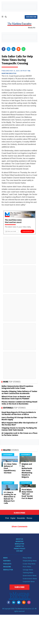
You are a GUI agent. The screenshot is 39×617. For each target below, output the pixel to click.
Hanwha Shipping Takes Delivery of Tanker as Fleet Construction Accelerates (19, 392)
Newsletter (21, 518)
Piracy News (27, 558)
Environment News (30, 579)
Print (7, 518)
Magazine (7, 567)
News (5, 558)
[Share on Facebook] (4, 49)
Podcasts (7, 564)
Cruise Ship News (29, 564)
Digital (12, 518)
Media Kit (31, 28)
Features (7, 561)
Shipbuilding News (30, 561)
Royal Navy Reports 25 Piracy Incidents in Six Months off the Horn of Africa (19, 413)
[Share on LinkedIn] (13, 49)
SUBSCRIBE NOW (31, 17)
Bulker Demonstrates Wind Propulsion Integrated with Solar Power (17, 387)
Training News (28, 573)
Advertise (19, 541)
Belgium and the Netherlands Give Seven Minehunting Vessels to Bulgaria (27, 470)
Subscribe (19, 587)
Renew (29, 518)
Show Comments (19, 526)
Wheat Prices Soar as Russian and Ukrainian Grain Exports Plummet (16, 398)
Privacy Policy (19, 549)
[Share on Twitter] (9, 49)
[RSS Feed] (24, 602)
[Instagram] (29, 602)
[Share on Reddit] (18, 49)
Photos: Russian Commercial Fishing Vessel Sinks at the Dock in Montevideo (19, 403)
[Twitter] (18, 602)
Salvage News (28, 570)
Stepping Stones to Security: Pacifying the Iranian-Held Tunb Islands (19, 429)
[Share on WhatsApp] (23, 49)
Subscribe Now (27, 231)
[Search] (6, 17)
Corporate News (29, 582)
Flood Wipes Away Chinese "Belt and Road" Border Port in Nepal (27, 494)
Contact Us (19, 546)
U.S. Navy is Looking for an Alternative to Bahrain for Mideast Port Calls (10, 497)
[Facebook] (8, 602)
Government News (30, 576)
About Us (19, 539)
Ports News (27, 567)
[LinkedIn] (13, 602)
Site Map (19, 551)
